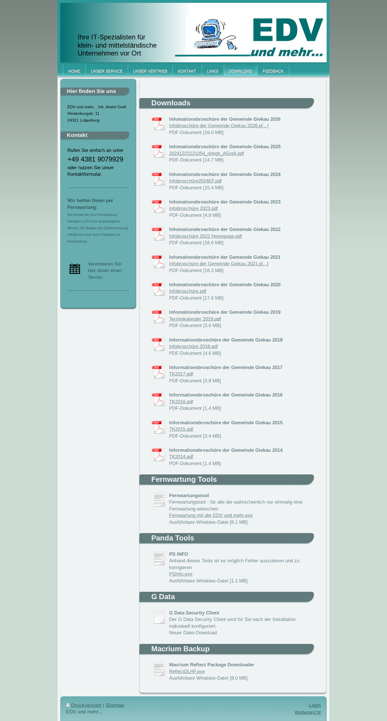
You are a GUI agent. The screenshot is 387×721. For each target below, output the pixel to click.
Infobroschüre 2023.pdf (193, 208)
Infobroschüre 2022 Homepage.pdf (205, 236)
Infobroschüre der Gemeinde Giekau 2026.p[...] (219, 125)
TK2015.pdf (181, 429)
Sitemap (115, 705)
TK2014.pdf (181, 456)
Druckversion (86, 705)
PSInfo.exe (180, 574)
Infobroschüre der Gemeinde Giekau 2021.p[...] (219, 263)
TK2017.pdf (181, 374)
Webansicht (308, 712)
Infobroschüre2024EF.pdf (195, 181)
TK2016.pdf (181, 401)
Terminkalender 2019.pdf (195, 319)
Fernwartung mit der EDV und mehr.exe (211, 515)
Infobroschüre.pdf (187, 291)
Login (315, 705)
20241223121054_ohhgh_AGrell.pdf (206, 153)
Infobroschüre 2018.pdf (193, 346)
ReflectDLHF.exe (187, 671)
